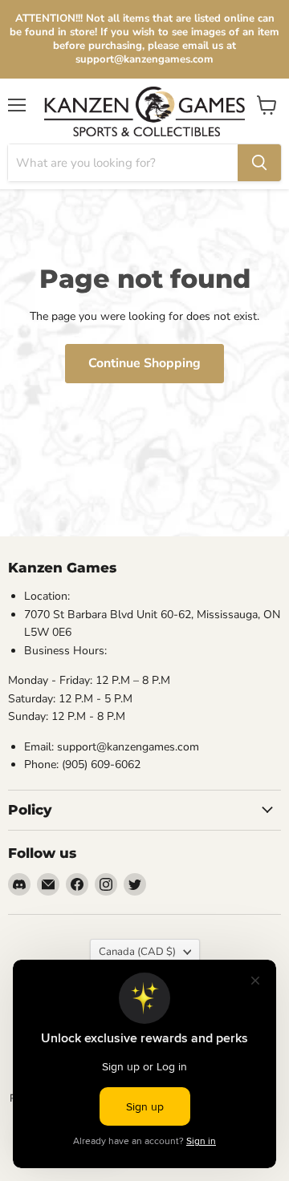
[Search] (259, 162)
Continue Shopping (144, 363)
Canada (137, 951)
